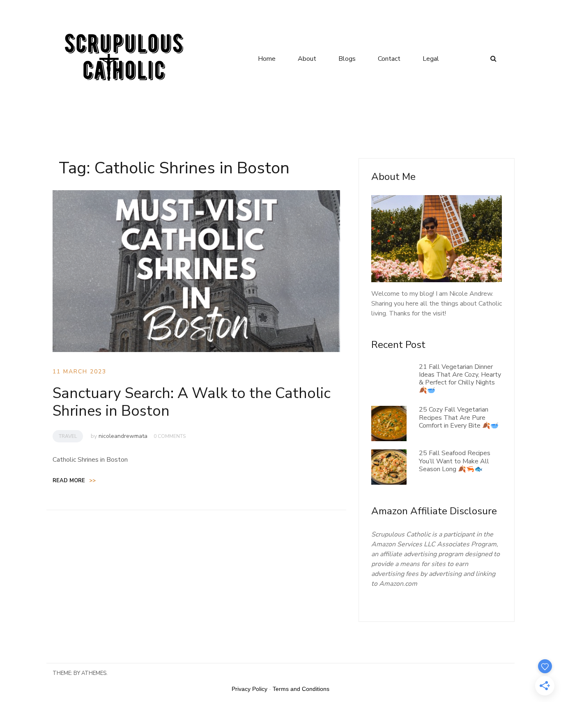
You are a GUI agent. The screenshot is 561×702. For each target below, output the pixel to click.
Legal (431, 58)
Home (267, 58)
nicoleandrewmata (123, 436)
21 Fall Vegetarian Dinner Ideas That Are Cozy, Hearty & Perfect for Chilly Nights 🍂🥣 (460, 378)
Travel (68, 436)
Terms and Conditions (301, 689)
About (307, 58)
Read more (74, 480)
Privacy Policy (249, 689)
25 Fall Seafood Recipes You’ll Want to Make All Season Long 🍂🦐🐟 (454, 461)
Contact (389, 58)
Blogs (347, 58)
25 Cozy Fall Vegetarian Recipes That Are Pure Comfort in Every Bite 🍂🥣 (459, 417)
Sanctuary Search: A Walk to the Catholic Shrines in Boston (192, 402)
